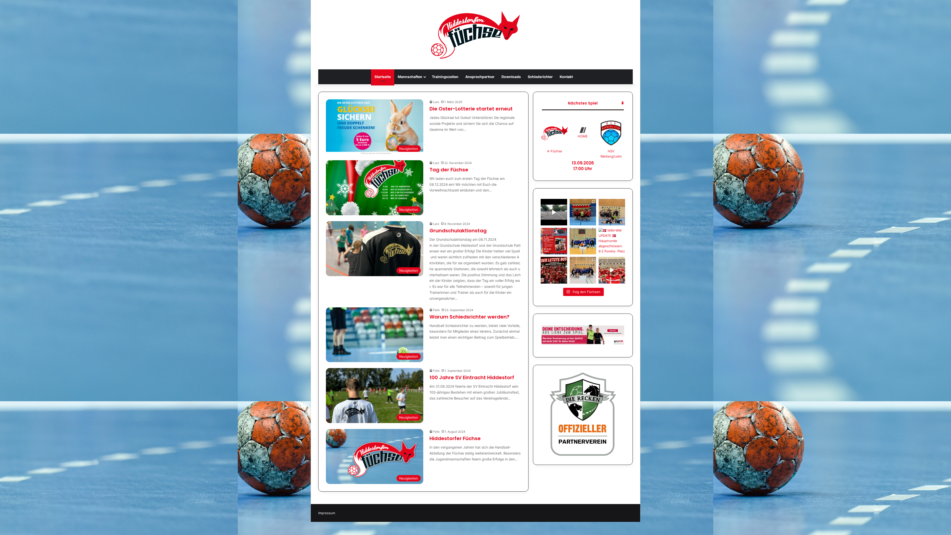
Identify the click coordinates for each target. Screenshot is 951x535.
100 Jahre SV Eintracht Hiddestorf (471, 377)
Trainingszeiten (445, 77)
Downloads (511, 77)
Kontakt (566, 77)
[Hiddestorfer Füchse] (475, 34)
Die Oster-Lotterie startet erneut (471, 108)
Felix (436, 310)
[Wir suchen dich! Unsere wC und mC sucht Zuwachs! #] (554, 241)
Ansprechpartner (480, 77)
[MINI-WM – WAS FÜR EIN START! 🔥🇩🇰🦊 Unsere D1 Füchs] (612, 270)
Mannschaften (410, 77)
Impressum (326, 513)
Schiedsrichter (540, 77)
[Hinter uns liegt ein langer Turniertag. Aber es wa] (583, 212)
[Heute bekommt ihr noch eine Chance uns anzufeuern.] (554, 270)
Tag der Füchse (448, 169)
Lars (436, 102)
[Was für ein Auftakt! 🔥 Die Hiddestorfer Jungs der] (583, 270)
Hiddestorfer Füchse (455, 438)
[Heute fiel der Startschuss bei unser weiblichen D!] (554, 212)
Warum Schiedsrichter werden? (469, 316)
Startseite (382, 77)
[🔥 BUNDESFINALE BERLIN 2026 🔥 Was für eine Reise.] (583, 241)
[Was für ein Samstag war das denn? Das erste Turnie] (612, 212)
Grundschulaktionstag (458, 230)
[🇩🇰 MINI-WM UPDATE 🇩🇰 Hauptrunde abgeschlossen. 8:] (612, 241)
